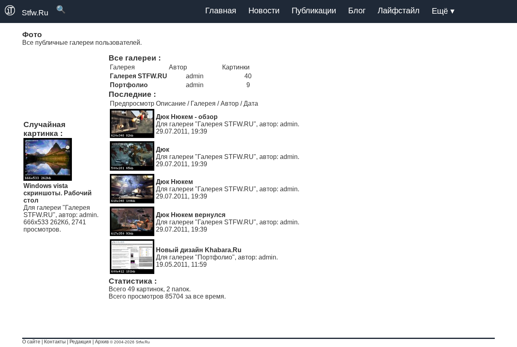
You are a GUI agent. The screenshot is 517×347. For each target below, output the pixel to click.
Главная (220, 10)
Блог (357, 10)
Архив (102, 342)
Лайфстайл (399, 10)
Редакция (80, 342)
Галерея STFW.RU (226, 124)
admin (88, 214)
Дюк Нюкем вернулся (190, 214)
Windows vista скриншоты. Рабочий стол (57, 193)
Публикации (314, 10)
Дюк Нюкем (174, 181)
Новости (264, 10)
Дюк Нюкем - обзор (187, 116)
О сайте (31, 342)
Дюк (162, 149)
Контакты (55, 342)
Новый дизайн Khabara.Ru (199, 250)
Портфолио (215, 257)
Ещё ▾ (443, 10)
